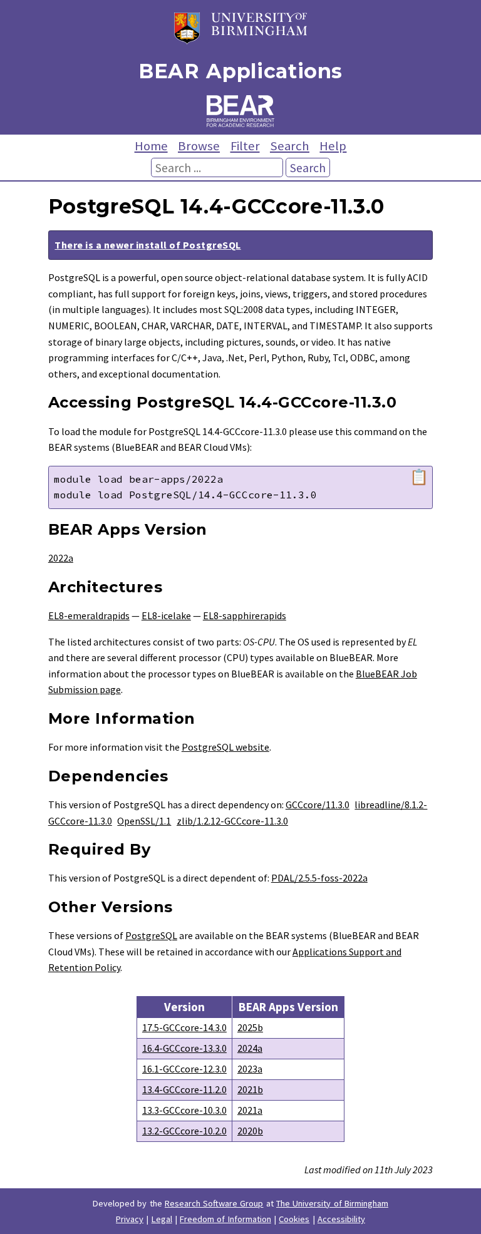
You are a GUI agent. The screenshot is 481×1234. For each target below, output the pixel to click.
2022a (60, 558)
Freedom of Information (225, 1219)
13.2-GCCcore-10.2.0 (184, 1130)
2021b (250, 1089)
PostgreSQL (151, 935)
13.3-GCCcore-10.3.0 (184, 1110)
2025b (250, 1027)
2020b (250, 1130)
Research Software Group (214, 1203)
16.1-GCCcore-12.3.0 (184, 1068)
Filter (245, 146)
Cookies (294, 1219)
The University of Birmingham (332, 1203)
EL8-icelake (166, 615)
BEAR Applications (240, 71)
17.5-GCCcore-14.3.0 (184, 1027)
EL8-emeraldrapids (89, 615)
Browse (199, 146)
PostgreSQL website (225, 747)
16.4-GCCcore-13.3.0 (184, 1048)
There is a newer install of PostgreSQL (147, 245)
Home (151, 146)
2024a (249, 1048)
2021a (249, 1110)
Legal (162, 1219)
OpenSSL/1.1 (144, 821)
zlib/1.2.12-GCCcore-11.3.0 (232, 821)
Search (289, 146)
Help (332, 146)
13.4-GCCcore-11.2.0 (184, 1089)
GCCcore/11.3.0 (317, 804)
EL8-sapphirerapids (244, 615)
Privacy (129, 1219)
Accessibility (341, 1219)
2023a (249, 1068)
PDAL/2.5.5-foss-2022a (319, 878)
